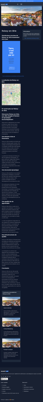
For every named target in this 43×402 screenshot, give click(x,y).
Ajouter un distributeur (12, 68)
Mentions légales (5, 387)
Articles (3, 391)
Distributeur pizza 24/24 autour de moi (10, 393)
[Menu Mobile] (21, 4)
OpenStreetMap (14, 104)
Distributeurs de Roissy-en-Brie (32, 38)
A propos (4, 385)
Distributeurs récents (28, 387)
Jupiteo (6, 399)
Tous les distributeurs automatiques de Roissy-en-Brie (13, 76)
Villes (25, 385)
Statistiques (26, 391)
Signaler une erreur (6, 389)
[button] (11, 93)
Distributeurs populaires (29, 389)
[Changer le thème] (17, 4)
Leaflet (9, 104)
